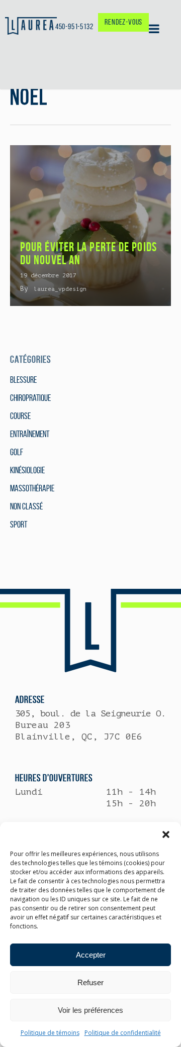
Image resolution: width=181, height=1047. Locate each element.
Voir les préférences (90, 1010)
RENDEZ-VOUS (123, 22)
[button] (166, 834)
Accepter (91, 955)
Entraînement (29, 434)
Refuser (90, 982)
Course (20, 416)
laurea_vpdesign (60, 289)
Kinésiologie (27, 470)
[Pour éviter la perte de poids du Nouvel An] (90, 225)
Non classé (26, 506)
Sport (18, 524)
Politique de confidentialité (122, 1032)
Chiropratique (30, 398)
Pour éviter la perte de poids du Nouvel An (88, 254)
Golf (16, 452)
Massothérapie (32, 488)
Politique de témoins (50, 1032)
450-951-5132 (74, 26)
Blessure (23, 380)
